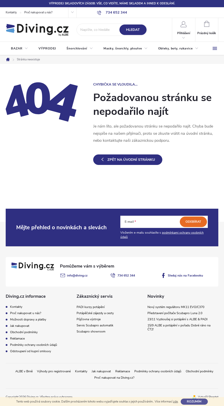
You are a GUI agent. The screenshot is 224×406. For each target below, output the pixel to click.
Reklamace (17, 338)
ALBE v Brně (24, 371)
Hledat (133, 29)
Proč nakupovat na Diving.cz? (114, 378)
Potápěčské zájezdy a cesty (95, 313)
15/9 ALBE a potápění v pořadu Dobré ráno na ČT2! (178, 327)
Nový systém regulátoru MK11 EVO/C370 (175, 307)
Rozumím (194, 401)
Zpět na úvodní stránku (131, 159)
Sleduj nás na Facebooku (185, 275)
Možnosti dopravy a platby (28, 319)
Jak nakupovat (19, 326)
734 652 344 (126, 275)
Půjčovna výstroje (89, 319)
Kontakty (11, 12)
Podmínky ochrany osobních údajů (33, 345)
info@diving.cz (77, 275)
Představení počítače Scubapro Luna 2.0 (174, 313)
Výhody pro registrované (54, 371)
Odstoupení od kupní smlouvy (30, 351)
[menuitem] (19, 48)
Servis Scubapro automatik (95, 325)
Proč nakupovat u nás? (38, 12)
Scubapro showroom (91, 331)
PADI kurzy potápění (91, 307)
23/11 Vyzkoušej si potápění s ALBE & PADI (177, 319)
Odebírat (193, 222)
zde (175, 402)
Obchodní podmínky (24, 332)
